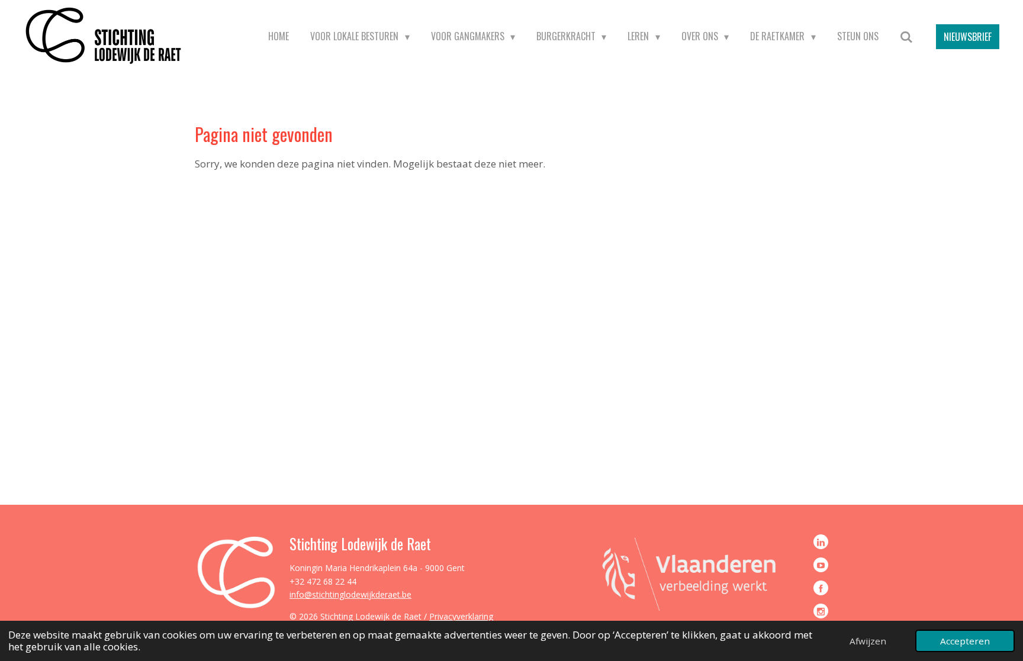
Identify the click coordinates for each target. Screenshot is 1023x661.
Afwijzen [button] (868, 641)
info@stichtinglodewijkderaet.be (350, 594)
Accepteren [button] (965, 641)
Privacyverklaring (461, 616)
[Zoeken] (906, 36)
